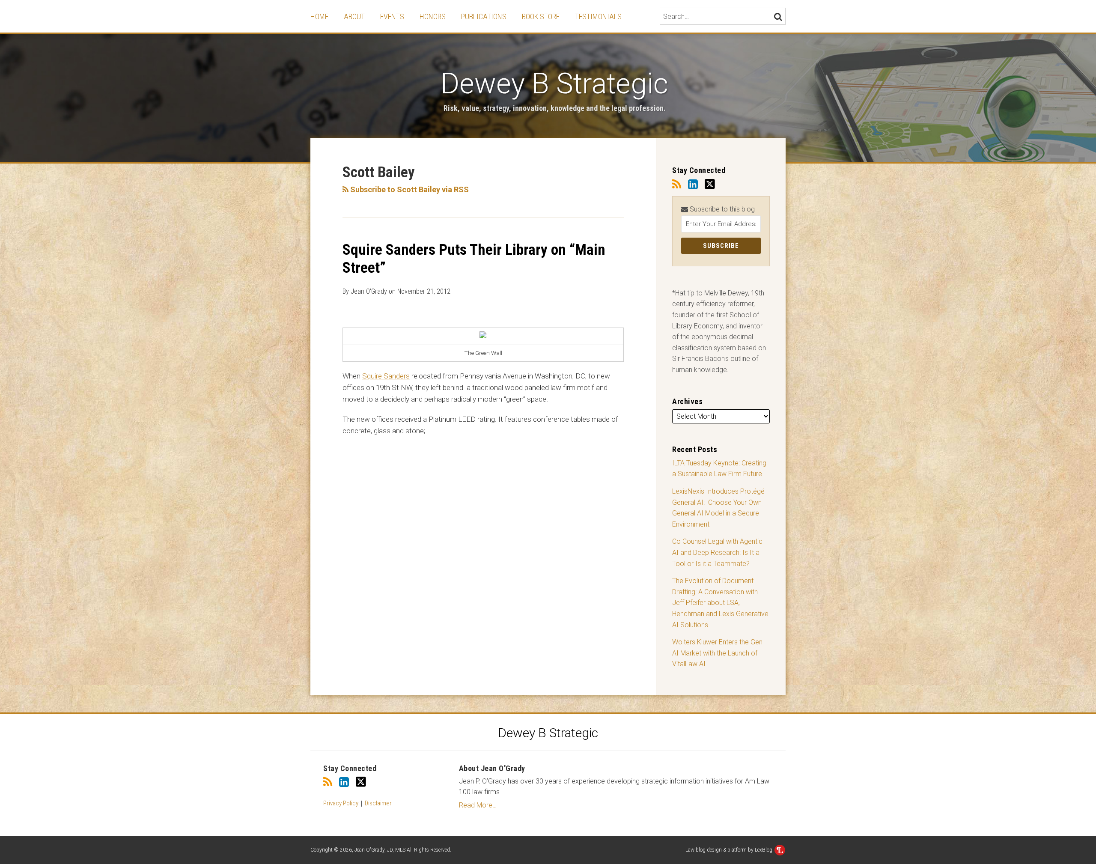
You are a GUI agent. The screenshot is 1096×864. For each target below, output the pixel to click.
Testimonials (598, 16)
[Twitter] (710, 184)
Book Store (541, 16)
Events (392, 16)
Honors (433, 16)
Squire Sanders (386, 376)
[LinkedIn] (693, 185)
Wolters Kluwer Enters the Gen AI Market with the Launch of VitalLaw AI (717, 653)
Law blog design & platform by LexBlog (729, 850)
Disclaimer (378, 803)
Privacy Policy (340, 803)
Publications (483, 16)
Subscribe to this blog (721, 209)
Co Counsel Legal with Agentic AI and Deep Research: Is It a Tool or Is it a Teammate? (717, 552)
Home (319, 16)
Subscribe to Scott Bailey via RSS (408, 189)
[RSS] (676, 185)
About (354, 16)
